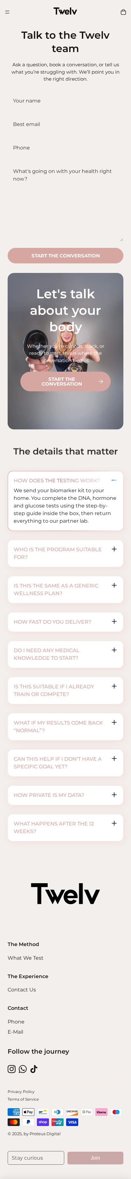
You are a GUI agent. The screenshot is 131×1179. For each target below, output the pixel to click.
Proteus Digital (45, 1133)
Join (95, 1158)
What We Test (26, 958)
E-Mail (15, 1032)
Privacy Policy (21, 1091)
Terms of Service (23, 1099)
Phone (16, 1022)
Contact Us (22, 990)
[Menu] (7, 12)
